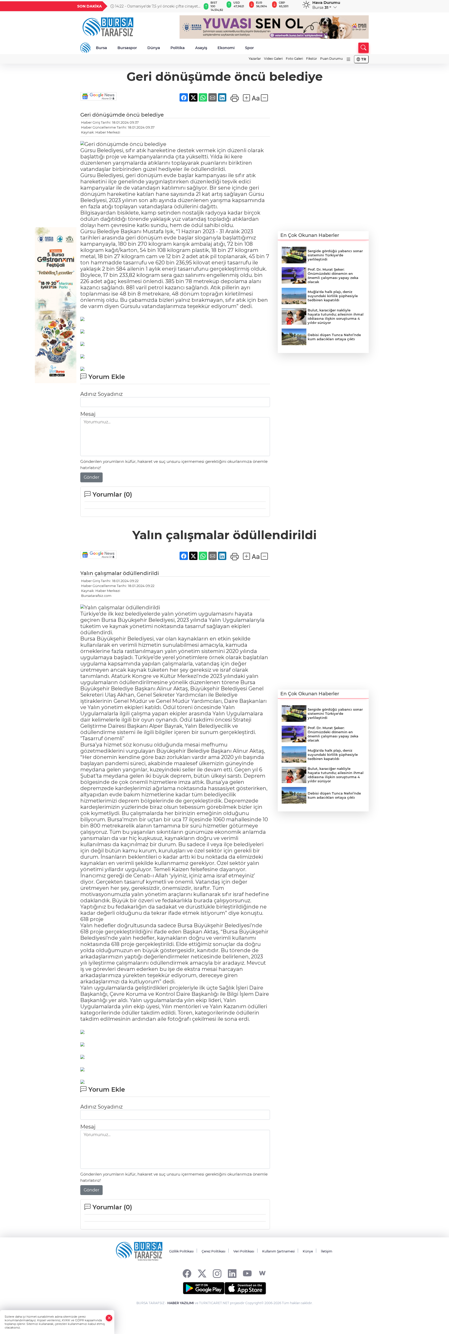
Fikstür (311, 59)
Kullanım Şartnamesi (278, 1251)
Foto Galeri (294, 59)
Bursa (101, 47)
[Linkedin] (232, 1273)
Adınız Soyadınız (101, 394)
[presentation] (195, 6)
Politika (177, 47)
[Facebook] (187, 1273)
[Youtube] (247, 1273)
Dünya (153, 47)
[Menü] (348, 59)
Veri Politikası (243, 1251)
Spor (249, 47)
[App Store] (245, 1288)
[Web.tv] (262, 1273)
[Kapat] (109, 1318)
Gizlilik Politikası (181, 1251)
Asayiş (201, 47)
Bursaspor (127, 47)
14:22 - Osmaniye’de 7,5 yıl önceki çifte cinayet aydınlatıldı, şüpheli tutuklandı (154, 6)
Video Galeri (273, 59)
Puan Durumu (331, 59)
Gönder (91, 477)
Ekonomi (226, 47)
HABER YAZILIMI (180, 1303)
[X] (202, 1273)
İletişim (326, 1251)
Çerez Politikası (213, 1251)
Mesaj (87, 414)
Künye (308, 1251)
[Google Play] (203, 1288)
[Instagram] (217, 1273)
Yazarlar (255, 59)
